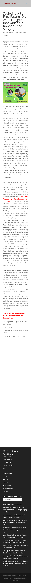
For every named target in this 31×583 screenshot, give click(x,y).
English (5, 480)
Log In (5, 468)
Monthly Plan (8, 459)
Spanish (5, 491)
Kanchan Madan (9, 33)
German (5, 482)
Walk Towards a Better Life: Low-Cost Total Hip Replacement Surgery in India (15, 522)
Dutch (5, 477)
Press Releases (8, 488)
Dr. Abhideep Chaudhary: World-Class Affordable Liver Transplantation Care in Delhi (15, 563)
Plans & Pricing (8, 454)
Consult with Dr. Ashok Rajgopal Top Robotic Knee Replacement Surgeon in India (14, 315)
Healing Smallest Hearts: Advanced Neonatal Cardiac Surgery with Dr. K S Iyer (15, 530)
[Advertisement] (15, 355)
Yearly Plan (8, 462)
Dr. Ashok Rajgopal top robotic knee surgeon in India (15, 199)
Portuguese (7, 485)
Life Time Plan (8, 465)
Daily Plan (7, 456)
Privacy (15, 578)
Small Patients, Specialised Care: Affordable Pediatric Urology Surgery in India (15, 509)
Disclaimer (7, 578)
